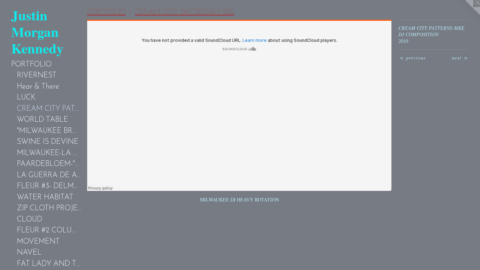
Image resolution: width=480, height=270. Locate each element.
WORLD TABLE (42, 119)
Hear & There (38, 86)
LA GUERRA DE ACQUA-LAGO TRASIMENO (49, 175)
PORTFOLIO (31, 64)
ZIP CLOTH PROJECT (49, 208)
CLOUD (29, 219)
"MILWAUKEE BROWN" (49, 131)
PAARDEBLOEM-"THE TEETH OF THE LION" (49, 164)
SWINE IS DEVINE (47, 142)
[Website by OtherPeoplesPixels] (466, 14)
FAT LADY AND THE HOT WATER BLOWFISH (49, 264)
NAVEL (29, 252)
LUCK (26, 97)
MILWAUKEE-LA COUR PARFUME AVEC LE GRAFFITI (49, 153)
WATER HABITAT (45, 197)
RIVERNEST (37, 75)
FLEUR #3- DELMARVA (49, 186)
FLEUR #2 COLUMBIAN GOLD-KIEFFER (49, 230)
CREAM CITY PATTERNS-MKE (49, 108)
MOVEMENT (38, 241)
